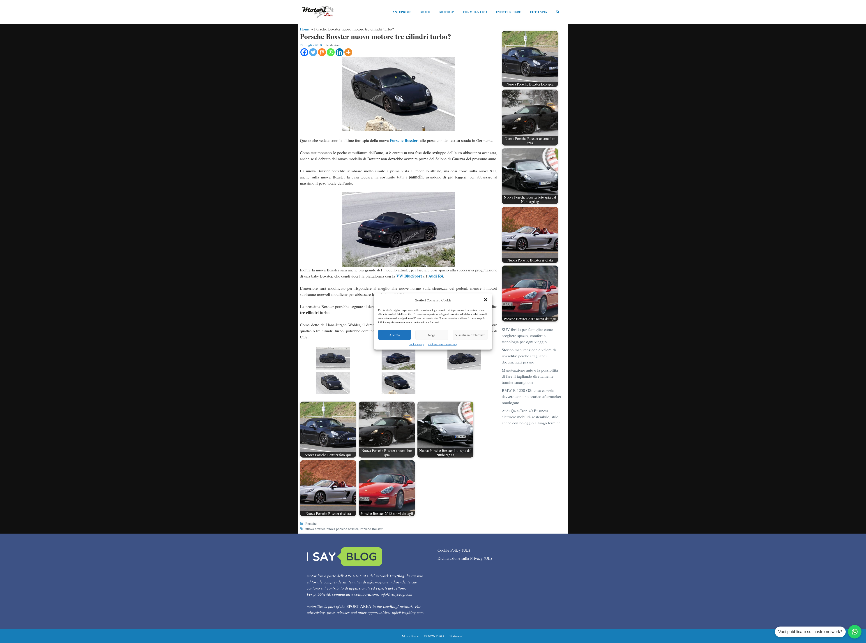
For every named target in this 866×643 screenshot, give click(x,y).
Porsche (311, 523)
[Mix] (322, 52)
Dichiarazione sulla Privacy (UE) (465, 558)
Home (305, 29)
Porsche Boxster (404, 140)
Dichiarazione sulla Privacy (442, 344)
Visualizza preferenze (470, 335)
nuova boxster (315, 528)
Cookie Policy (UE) (454, 550)
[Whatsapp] (331, 52)
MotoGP (446, 11)
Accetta (394, 335)
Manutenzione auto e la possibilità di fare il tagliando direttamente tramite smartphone (530, 376)
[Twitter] (313, 52)
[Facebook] (304, 52)
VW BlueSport (409, 276)
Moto (425, 11)
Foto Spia (538, 11)
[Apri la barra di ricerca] (558, 12)
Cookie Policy (416, 344)
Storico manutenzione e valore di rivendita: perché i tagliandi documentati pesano (529, 356)
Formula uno (475, 11)
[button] (485, 300)
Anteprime (401, 11)
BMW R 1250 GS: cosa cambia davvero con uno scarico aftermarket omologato (531, 396)
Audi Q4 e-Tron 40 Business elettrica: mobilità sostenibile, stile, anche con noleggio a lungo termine (531, 417)
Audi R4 (435, 276)
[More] (348, 52)
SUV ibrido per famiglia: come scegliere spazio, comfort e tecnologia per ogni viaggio (527, 335)
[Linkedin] (339, 52)
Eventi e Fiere (508, 11)
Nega (431, 335)
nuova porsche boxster (342, 528)
